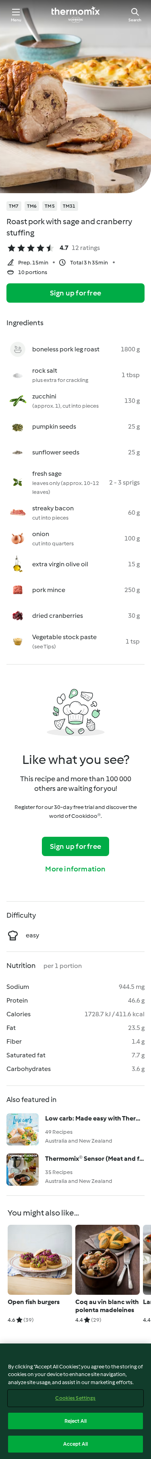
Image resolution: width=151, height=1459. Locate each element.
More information (75, 869)
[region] (75, 1401)
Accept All (75, 1444)
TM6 (32, 206)
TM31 (69, 206)
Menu (16, 20)
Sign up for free (75, 293)
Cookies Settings (75, 1398)
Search (134, 20)
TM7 (14, 206)
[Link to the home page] (76, 14)
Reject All (75, 1421)
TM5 (50, 206)
